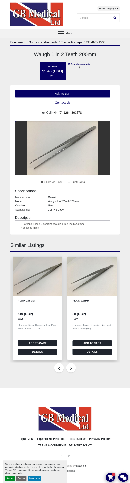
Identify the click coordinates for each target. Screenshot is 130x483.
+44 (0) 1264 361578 (67, 112)
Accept (10, 478)
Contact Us (63, 102)
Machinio (81, 465)
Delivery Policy (80, 445)
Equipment (27, 439)
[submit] (115, 18)
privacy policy (17, 473)
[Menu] (61, 33)
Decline (21, 478)
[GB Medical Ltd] (65, 418)
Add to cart (62, 93)
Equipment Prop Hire (52, 439)
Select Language (107, 8)
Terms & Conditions (52, 445)
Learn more (34, 478)
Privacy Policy (100, 439)
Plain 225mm (49, 300)
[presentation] (59, 367)
